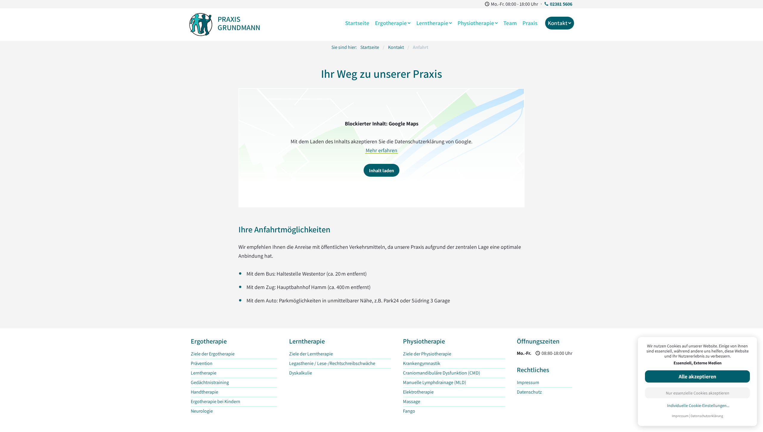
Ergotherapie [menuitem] (391, 23)
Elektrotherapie (418, 392)
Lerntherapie (203, 373)
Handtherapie (204, 392)
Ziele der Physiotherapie (427, 354)
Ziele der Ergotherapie (213, 354)
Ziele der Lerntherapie (311, 354)
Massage (411, 401)
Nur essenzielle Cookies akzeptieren (697, 393)
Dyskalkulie (300, 373)
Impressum (680, 416)
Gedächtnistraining (210, 382)
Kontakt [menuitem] (557, 23)
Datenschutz (529, 392)
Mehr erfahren (381, 150)
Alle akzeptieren (697, 376)
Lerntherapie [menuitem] (432, 23)
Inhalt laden (381, 170)
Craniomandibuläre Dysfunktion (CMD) (441, 373)
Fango (409, 411)
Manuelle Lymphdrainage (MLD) (434, 382)
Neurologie (202, 411)
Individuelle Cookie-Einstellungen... (698, 405)
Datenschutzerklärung (707, 416)
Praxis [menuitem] (529, 23)
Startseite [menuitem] (357, 23)
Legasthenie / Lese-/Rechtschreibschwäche (332, 363)
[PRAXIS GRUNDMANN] (200, 23)
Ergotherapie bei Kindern (215, 401)
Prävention (202, 363)
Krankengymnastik (421, 363)
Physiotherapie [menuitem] (476, 23)
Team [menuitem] (510, 23)
